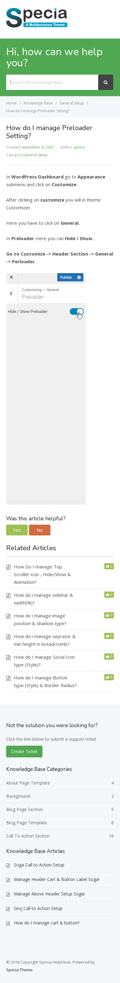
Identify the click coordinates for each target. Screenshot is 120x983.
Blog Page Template (26, 822)
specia (79, 147)
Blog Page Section (24, 809)
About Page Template (28, 783)
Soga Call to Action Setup (39, 865)
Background (18, 796)
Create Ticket (24, 751)
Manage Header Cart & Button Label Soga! (56, 879)
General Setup (35, 155)
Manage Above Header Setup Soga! (49, 894)
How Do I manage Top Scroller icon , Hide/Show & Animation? (42, 574)
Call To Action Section (28, 836)
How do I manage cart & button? (46, 923)
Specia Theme (19, 970)
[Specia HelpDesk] (37, 27)
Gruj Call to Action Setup (38, 908)
